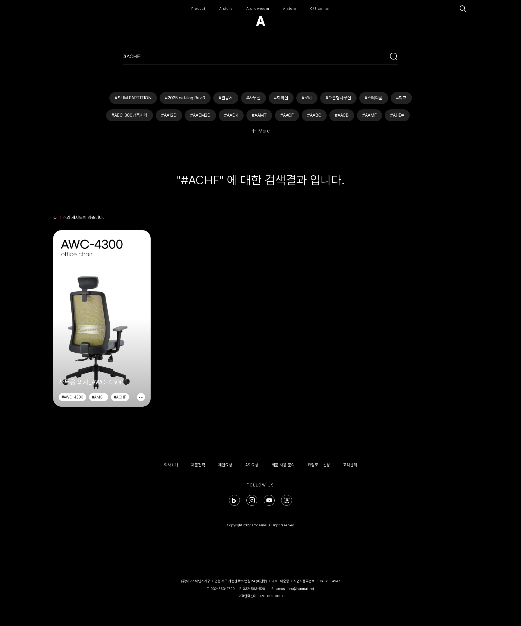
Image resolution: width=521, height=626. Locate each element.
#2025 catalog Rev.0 (185, 97)
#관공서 (226, 97)
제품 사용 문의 (283, 465)
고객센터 (350, 465)
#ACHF (120, 397)
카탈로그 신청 (319, 465)
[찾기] (394, 56)
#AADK (231, 115)
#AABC (314, 115)
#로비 (307, 97)
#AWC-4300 (72, 397)
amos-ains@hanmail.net (295, 589)
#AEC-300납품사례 (130, 115)
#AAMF (369, 115)
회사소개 (171, 465)
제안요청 (225, 465)
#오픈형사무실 (338, 97)
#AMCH (98, 397)
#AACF (287, 115)
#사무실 (253, 97)
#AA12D (169, 115)
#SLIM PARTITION (133, 97)
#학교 (401, 97)
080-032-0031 (271, 596)
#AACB (342, 115)
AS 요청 (251, 465)
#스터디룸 (374, 97)
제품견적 (198, 465)
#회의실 (281, 97)
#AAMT (259, 115)
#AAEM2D (200, 115)
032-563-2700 (223, 589)
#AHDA (397, 115)
